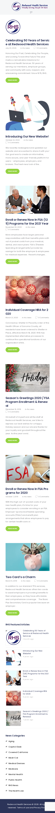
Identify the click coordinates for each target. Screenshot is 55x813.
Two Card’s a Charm (20, 577)
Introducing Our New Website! (27, 136)
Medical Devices (17, 763)
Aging (11, 741)
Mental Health (16, 774)
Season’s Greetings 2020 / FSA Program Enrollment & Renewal (27, 402)
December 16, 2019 (13, 409)
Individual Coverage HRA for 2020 (27, 312)
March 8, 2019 (11, 581)
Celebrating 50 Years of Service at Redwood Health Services (27, 42)
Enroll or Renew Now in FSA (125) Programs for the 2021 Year (27, 221)
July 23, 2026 (11, 48)
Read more (12, 80)
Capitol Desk (15, 746)
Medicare (13, 768)
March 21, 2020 (12, 317)
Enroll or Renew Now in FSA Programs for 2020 (27, 491)
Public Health (15, 779)
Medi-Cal (13, 757)
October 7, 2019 (12, 496)
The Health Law (16, 790)
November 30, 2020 (14, 227)
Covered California (18, 752)
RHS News (26, 48)
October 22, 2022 (13, 140)
